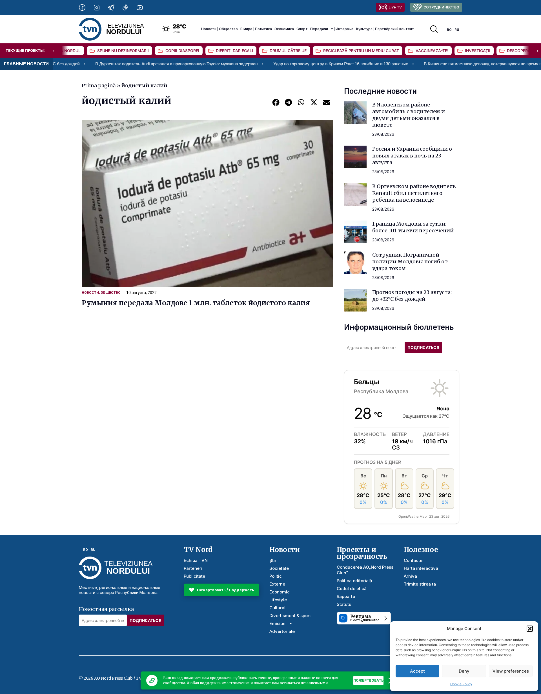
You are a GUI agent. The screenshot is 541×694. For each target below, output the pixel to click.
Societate (279, 568)
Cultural (277, 607)
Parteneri (193, 568)
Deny (464, 671)
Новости (208, 29)
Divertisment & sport (290, 615)
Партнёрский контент (394, 29)
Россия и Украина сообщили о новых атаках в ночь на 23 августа (412, 156)
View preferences (511, 671)
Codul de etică (352, 588)
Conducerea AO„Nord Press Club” (365, 569)
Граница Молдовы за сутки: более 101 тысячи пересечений (413, 227)
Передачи (319, 29)
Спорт (302, 29)
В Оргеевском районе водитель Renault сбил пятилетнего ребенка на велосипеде (414, 193)
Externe (277, 584)
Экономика (284, 29)
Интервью (345, 29)
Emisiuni (278, 623)
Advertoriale (282, 631)
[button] (530, 628)
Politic (275, 576)
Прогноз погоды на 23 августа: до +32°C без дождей (412, 295)
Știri (273, 560)
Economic (279, 592)
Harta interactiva (421, 568)
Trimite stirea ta (420, 584)
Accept (417, 671)
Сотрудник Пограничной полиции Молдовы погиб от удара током (410, 262)
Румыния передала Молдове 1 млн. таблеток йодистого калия (196, 303)
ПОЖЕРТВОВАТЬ (368, 680)
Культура (364, 29)
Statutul (344, 604)
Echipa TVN (196, 560)
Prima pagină (99, 85)
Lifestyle (278, 599)
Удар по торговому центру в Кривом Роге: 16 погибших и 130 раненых (314, 63)
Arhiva (410, 576)
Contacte (413, 560)
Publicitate (194, 576)
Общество (228, 29)
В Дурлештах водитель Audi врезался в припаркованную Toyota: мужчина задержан (150, 63)
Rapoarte (346, 596)
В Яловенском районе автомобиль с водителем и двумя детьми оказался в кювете (408, 114)
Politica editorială (354, 580)
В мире (246, 29)
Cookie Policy (461, 684)
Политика (263, 29)
